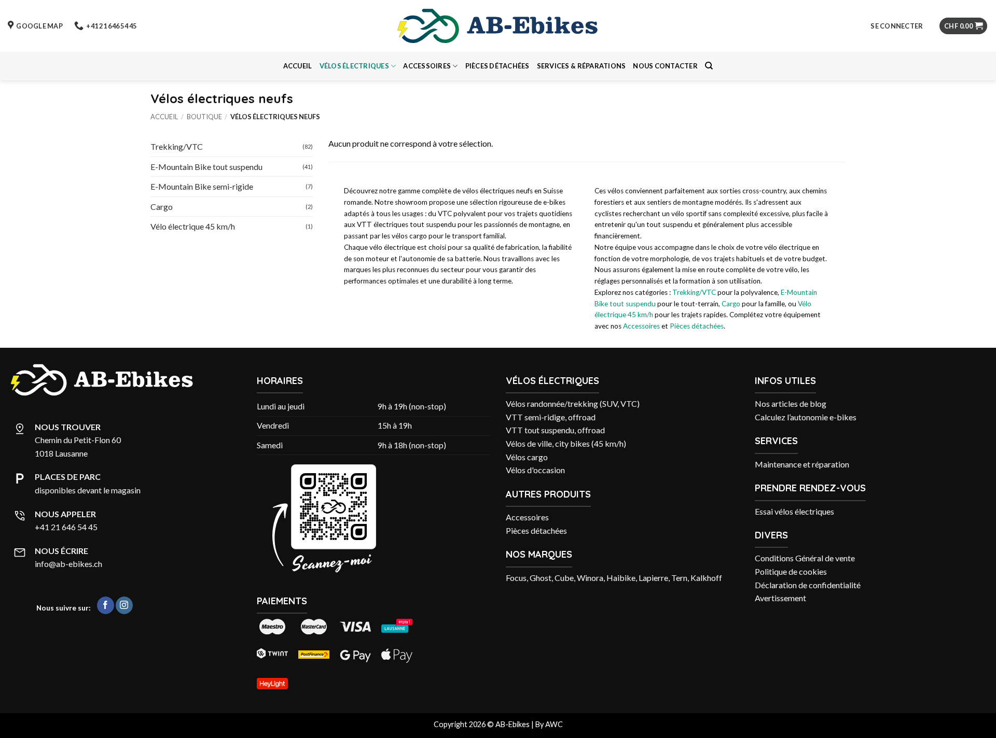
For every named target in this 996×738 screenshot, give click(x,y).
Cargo (161, 206)
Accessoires (427, 66)
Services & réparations (581, 66)
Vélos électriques (354, 66)
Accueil (297, 66)
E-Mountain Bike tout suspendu (206, 166)
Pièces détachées (497, 66)
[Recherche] (709, 66)
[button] (896, 26)
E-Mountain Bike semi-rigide (201, 186)
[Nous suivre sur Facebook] (105, 605)
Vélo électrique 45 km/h (192, 226)
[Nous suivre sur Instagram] (124, 605)
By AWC (549, 724)
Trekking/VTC (176, 146)
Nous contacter (665, 66)
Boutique (204, 116)
